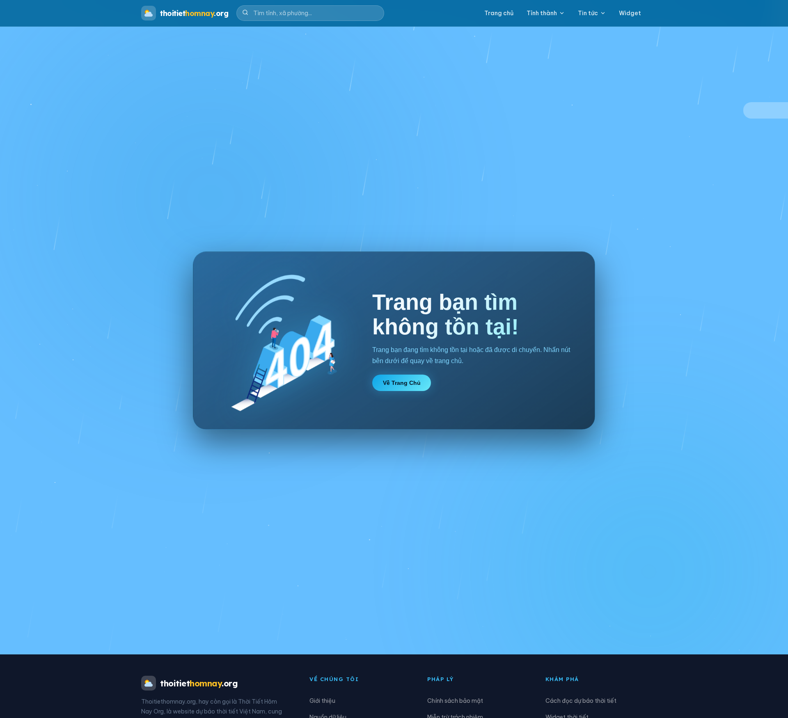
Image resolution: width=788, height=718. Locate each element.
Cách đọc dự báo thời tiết (580, 700)
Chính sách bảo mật (455, 700)
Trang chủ (498, 13)
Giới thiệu (322, 700)
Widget (630, 13)
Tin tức (588, 13)
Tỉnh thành (542, 13)
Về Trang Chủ (402, 383)
